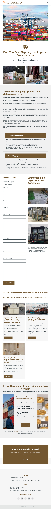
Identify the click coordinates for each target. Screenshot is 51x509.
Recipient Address (7, 258)
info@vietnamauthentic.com (17, 477)
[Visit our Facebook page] (25, 498)
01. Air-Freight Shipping (10, 182)
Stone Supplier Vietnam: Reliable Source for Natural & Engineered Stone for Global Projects (13, 360)
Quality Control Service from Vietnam (24, 409)
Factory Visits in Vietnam (23, 406)
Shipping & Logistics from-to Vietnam (24, 416)
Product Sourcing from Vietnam (23, 403)
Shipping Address (7, 251)
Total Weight (6, 238)
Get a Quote (8, 282)
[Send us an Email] (22, 498)
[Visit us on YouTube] (29, 498)
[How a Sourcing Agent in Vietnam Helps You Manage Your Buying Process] (37, 309)
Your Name (6, 187)
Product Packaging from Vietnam (23, 413)
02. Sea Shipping (8, 184)
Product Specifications (8, 221)
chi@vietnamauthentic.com (17, 487)
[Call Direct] (18, 498)
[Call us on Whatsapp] (32, 498)
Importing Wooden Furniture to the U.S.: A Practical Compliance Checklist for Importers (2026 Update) (13, 320)
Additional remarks (7, 265)
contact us (16, 431)
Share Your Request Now (25, 27)
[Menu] (47, 2)
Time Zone (5, 207)
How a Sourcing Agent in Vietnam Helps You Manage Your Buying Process (36, 319)
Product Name (7, 214)
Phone (5, 200)
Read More (9, 338)
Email (5, 194)
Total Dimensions (7, 245)
